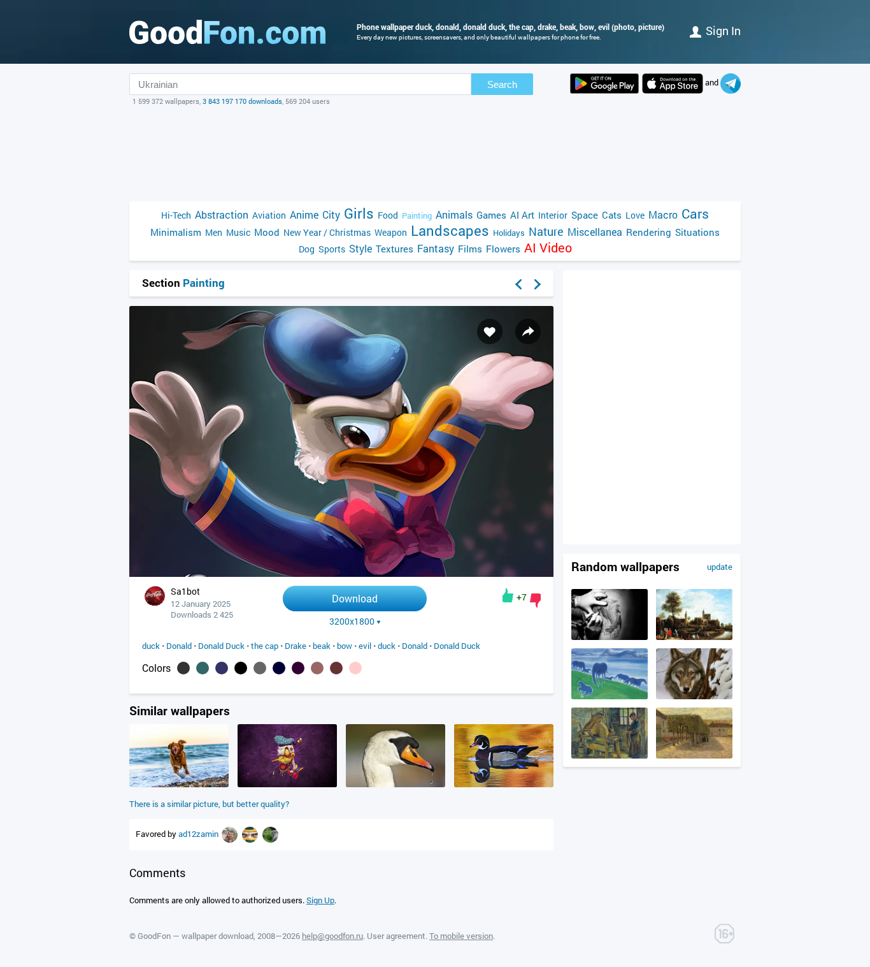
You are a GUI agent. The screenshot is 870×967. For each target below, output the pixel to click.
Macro (663, 214)
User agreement (396, 936)
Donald (179, 645)
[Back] (518, 284)
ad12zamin (199, 834)
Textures (394, 248)
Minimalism (175, 232)
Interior (552, 215)
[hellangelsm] (230, 834)
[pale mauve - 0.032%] (317, 668)
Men (213, 232)
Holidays (509, 232)
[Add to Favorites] (490, 331)
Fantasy (435, 248)
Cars (695, 214)
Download (355, 598)
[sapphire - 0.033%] (279, 668)
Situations (697, 232)
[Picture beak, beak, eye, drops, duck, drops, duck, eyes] (395, 784)
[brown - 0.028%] (336, 668)
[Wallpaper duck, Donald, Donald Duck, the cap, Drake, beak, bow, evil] (341, 573)
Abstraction (221, 214)
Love (635, 215)
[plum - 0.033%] (298, 668)
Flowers (503, 248)
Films (470, 248)
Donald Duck (221, 645)
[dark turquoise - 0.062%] (202, 668)
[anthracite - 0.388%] (183, 668)
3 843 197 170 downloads (242, 101)
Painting (417, 215)
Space (584, 214)
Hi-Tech (176, 215)
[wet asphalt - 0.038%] (259, 668)
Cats (612, 214)
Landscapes (450, 230)
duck (151, 645)
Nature (546, 231)
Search (502, 84)
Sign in (723, 30)
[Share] (528, 331)
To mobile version (461, 936)
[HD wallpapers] (604, 83)
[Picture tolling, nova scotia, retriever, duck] (179, 784)
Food (388, 215)
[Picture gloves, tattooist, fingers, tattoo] (609, 637)
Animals (454, 214)
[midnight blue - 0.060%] (221, 668)
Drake (295, 645)
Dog (307, 249)
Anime (304, 214)
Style (360, 248)
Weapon (390, 232)
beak (322, 645)
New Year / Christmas (327, 232)
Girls (359, 213)
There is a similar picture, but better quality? (209, 804)
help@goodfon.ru (332, 936)
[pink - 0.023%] (355, 668)
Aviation (269, 215)
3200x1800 (351, 621)
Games (491, 214)
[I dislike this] (535, 600)
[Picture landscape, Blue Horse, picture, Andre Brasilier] (609, 696)
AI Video (548, 247)
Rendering (648, 232)
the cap (264, 645)
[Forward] (537, 284)
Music (238, 232)
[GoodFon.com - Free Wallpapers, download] (227, 32)
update (719, 566)
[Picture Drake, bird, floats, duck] (503, 784)
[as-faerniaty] (251, 834)
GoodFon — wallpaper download (195, 936)
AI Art (522, 214)
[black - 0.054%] (240, 668)
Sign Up (320, 900)
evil (365, 645)
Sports (331, 249)
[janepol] (270, 834)
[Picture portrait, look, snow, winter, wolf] (694, 696)
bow (344, 645)
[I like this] (508, 595)
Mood (267, 232)
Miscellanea (594, 231)
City (331, 214)
